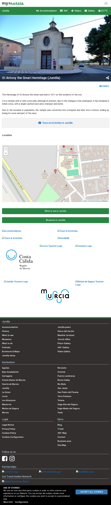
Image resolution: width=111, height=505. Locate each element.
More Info (8, 502)
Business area (64, 441)
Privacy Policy (8, 429)
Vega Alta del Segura (68, 404)
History (5, 331)
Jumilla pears (64, 327)
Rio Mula (62, 384)
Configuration (21, 502)
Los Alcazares (8, 400)
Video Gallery (64, 351)
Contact (61, 437)
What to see (7, 335)
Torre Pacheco (64, 396)
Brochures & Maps (11, 351)
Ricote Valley (64, 380)
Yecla (60, 412)
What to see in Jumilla (55, 211)
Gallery (105, 86)
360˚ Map (62, 433)
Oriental (61, 372)
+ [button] (6, 149)
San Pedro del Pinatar (68, 392)
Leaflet (84, 201)
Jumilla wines (8, 355)
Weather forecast (66, 335)
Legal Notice (8, 425)
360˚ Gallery (63, 347)
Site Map (62, 445)
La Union (6, 392)
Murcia (5, 412)
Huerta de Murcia (10, 384)
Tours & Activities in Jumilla (57, 122)
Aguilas (5, 368)
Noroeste (62, 368)
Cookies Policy (9, 433)
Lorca (4, 396)
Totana (61, 400)
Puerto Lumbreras (66, 376)
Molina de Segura (10, 408)
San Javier (63, 388)
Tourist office (64, 339)
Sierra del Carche (66, 331)
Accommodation (10, 327)
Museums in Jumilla (55, 220)
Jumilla (5, 10)
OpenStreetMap (94, 201)
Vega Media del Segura (69, 408)
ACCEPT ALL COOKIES (91, 492)
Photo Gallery (64, 343)
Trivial (60, 429)
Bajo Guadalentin (10, 372)
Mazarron (6, 404)
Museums (6, 339)
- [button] (6, 153)
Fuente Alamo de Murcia (13, 380)
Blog (60, 425)
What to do (7, 343)
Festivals (6, 347)
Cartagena (7, 376)
